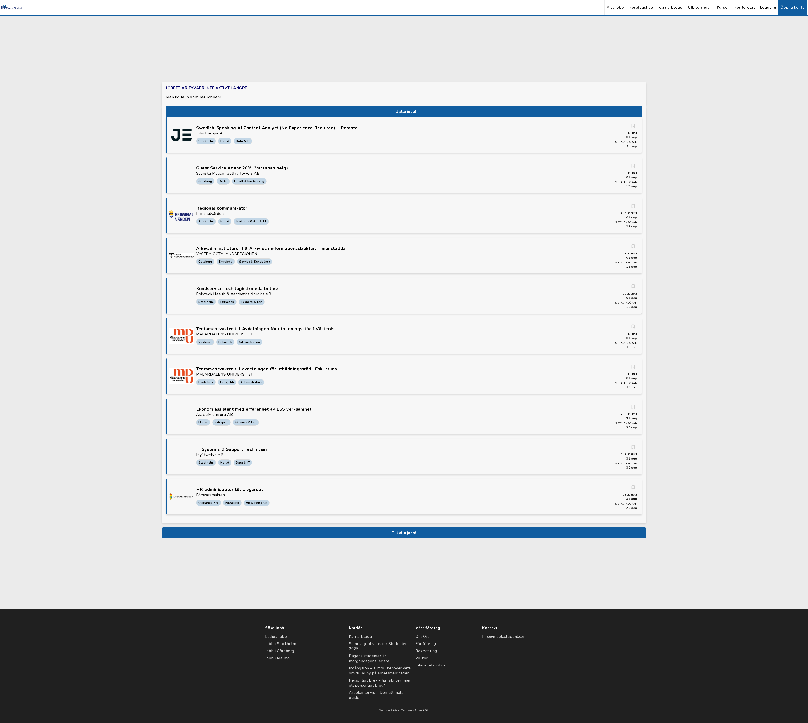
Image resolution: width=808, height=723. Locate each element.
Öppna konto (792, 7)
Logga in (768, 7)
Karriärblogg (670, 7)
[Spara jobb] (633, 126)
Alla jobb (615, 7)
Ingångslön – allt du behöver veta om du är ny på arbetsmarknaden (380, 671)
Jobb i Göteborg (279, 650)
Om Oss (423, 636)
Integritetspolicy (430, 665)
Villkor (422, 658)
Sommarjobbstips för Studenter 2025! (378, 646)
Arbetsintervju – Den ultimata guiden (376, 695)
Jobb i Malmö (277, 658)
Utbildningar (699, 7)
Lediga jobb (276, 636)
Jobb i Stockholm (280, 643)
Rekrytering (426, 650)
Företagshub (641, 7)
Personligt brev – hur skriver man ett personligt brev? (379, 683)
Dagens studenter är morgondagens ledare (369, 658)
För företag (745, 7)
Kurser (723, 7)
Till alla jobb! (404, 111)
